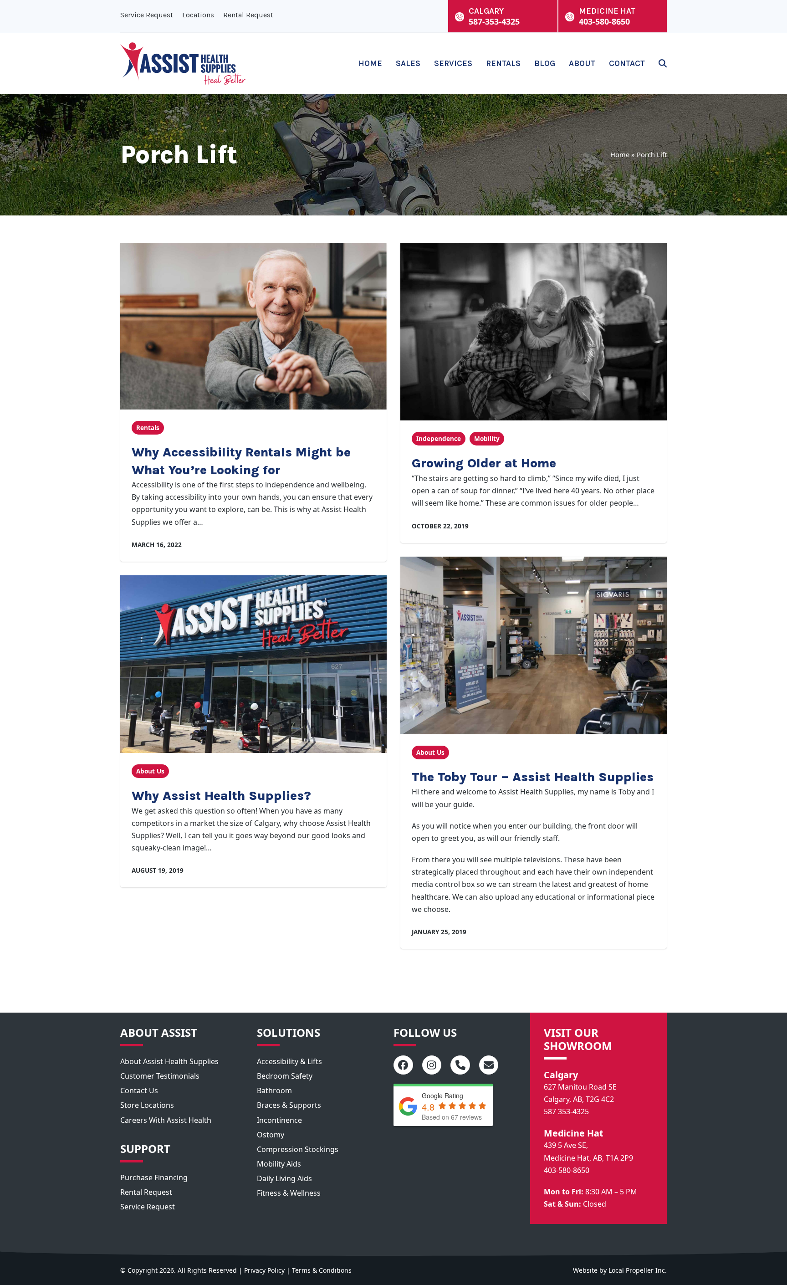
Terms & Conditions (322, 1270)
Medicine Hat (573, 1133)
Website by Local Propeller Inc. (620, 1270)
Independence (438, 439)
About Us (150, 771)
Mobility (487, 439)
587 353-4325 (566, 1111)
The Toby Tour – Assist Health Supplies (533, 776)
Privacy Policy (264, 1270)
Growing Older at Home (484, 463)
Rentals (147, 428)
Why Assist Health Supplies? (221, 795)
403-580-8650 (566, 1170)
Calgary (561, 1075)
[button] (663, 63)
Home (619, 154)
